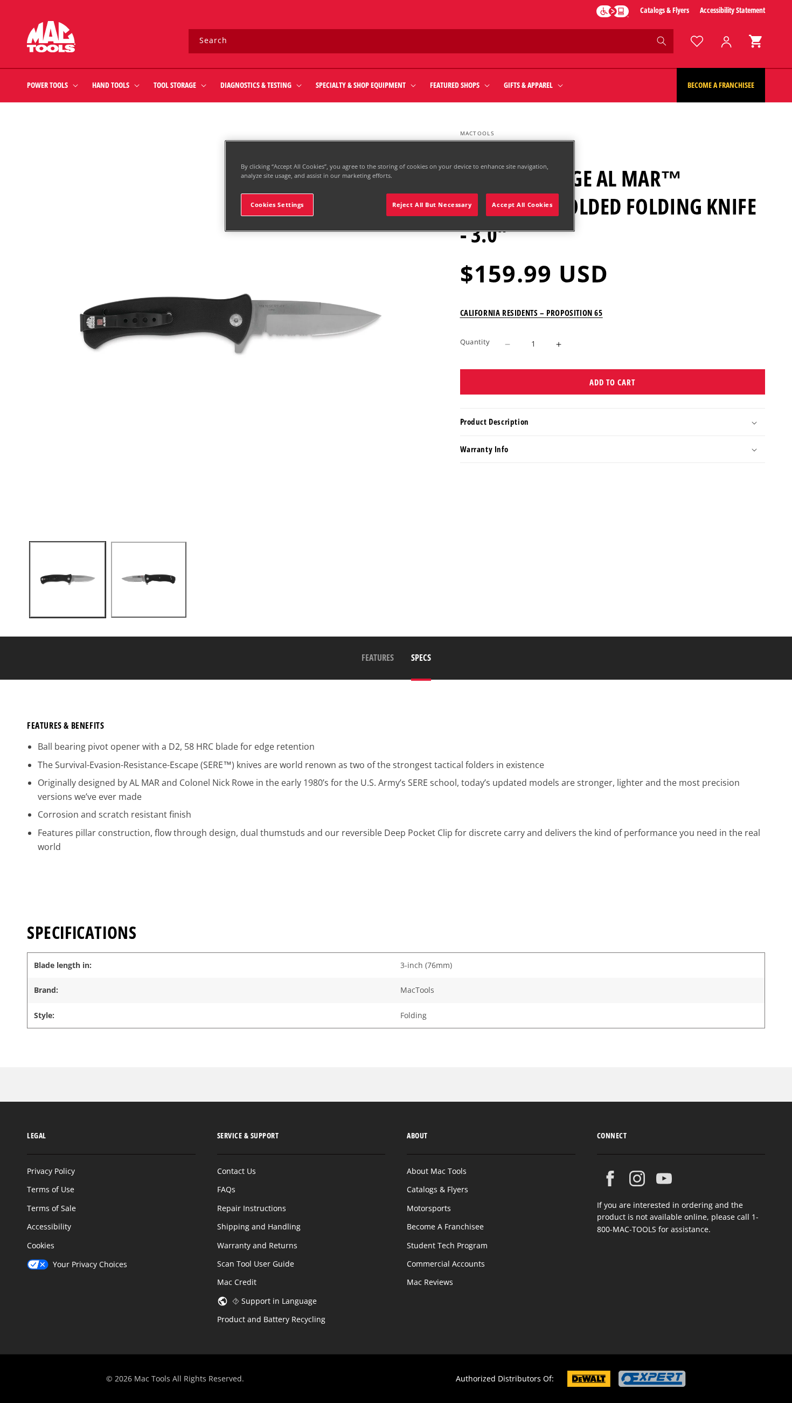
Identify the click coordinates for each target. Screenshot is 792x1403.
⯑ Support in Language (274, 1301)
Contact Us (236, 1171)
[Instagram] (637, 1178)
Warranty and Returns (257, 1245)
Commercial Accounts (446, 1264)
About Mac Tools (437, 1171)
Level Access (612, 11)
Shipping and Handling (259, 1226)
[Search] (661, 41)
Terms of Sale (51, 1208)
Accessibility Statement (732, 10)
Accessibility (49, 1226)
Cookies (40, 1245)
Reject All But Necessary (432, 205)
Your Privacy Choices (90, 1264)
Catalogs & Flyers (664, 10)
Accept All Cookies (522, 205)
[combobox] (431, 41)
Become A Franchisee (445, 1226)
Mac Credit (236, 1282)
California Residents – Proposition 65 (531, 313)
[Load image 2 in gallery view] (149, 580)
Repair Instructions (251, 1208)
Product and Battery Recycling (271, 1319)
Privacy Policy (51, 1171)
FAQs (226, 1189)
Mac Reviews (430, 1282)
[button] (755, 41)
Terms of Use (50, 1189)
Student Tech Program (447, 1245)
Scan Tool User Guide (255, 1264)
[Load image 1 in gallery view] (68, 580)
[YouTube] (664, 1178)
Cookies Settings (277, 205)
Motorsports (429, 1208)
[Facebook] (610, 1178)
